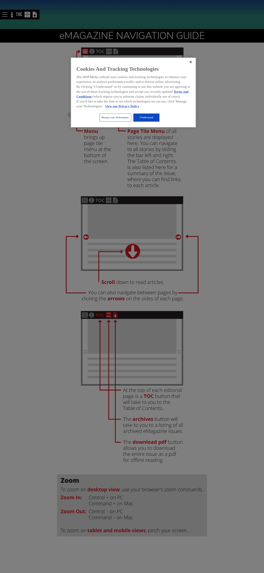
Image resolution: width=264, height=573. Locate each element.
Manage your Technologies (115, 117)
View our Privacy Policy (122, 106)
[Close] (191, 62)
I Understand (146, 117)
